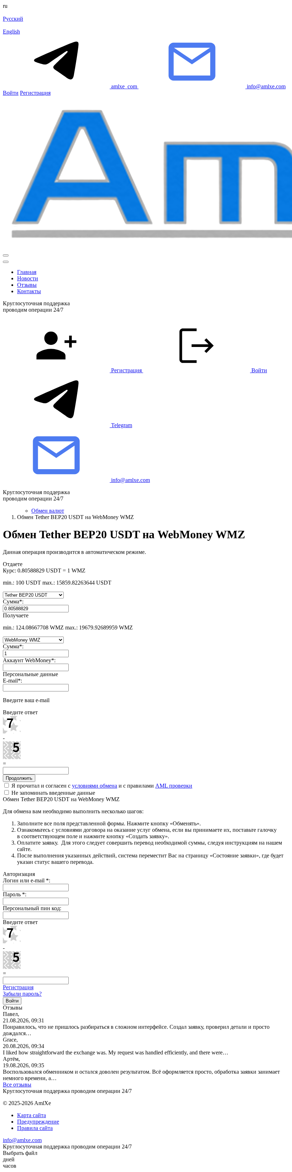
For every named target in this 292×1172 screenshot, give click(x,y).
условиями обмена (94, 786)
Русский (13, 19)
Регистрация (35, 93)
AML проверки (173, 786)
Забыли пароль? (22, 994)
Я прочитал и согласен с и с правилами (101, 786)
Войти (11, 93)
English (11, 31)
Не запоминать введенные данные (52, 793)
